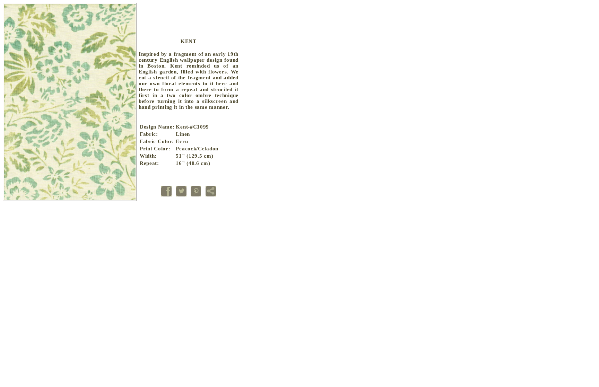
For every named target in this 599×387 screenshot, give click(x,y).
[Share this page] (210, 196)
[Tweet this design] (181, 196)
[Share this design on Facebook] (166, 196)
